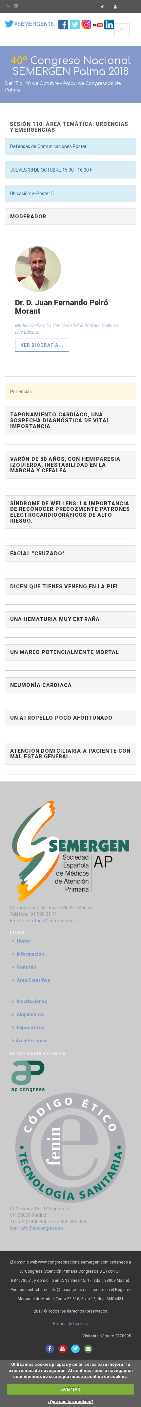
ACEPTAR (70, 1389)
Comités (26, 967)
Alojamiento (30, 1014)
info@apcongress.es (41, 1228)
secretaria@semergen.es (49, 920)
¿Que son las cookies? (70, 1401)
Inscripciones (31, 1001)
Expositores (30, 1027)
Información (30, 954)
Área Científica (33, 980)
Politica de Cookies (70, 1323)
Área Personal (32, 1040)
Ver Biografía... (42, 345)
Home (23, 941)
